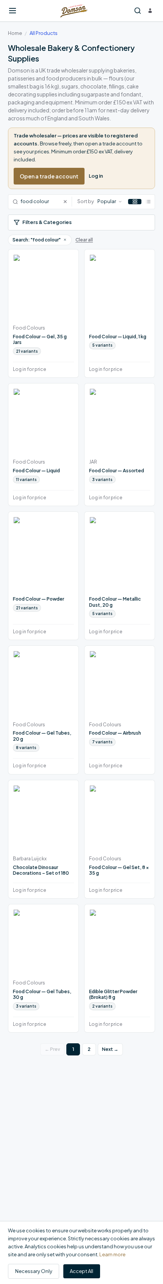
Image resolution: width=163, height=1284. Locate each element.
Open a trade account (49, 176)
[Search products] (137, 11)
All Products (44, 33)
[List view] (148, 201)
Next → (110, 1049)
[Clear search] (67, 202)
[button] (65, 239)
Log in (96, 176)
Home (15, 33)
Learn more (112, 1254)
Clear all (84, 240)
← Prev (52, 1049)
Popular (106, 201)
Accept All (81, 1271)
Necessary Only (33, 1271)
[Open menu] (12, 10)
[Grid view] (134, 201)
